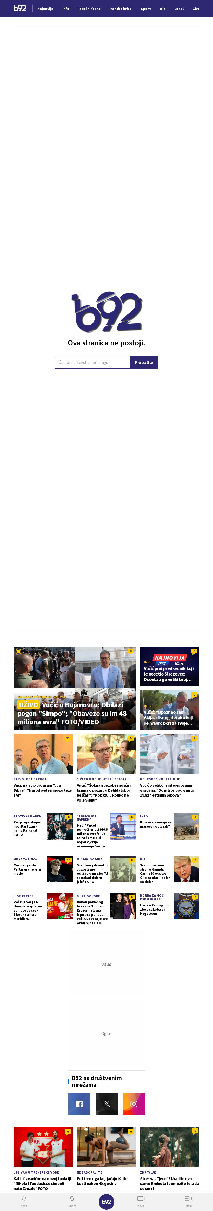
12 (67, 738)
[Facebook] (79, 1104)
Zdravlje (148, 1172)
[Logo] (20, 9)
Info (148, 662)
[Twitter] (107, 1104)
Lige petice (23, 896)
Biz (142, 859)
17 (130, 651)
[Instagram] (134, 1104)
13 (68, 860)
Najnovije (45, 8)
